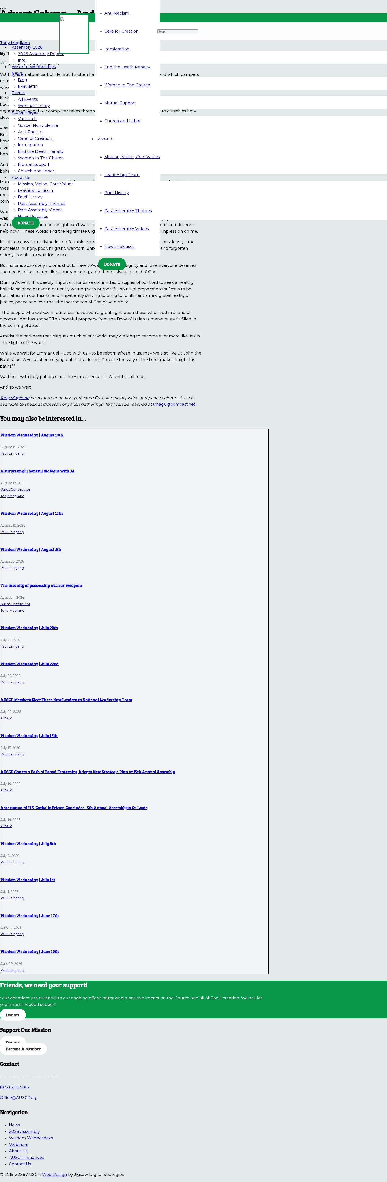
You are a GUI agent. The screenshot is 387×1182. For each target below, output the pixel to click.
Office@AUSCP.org (19, 1097)
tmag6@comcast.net (174, 404)
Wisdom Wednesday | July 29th (29, 627)
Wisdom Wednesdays (31, 1138)
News (14, 1125)
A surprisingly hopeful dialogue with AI (37, 470)
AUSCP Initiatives (26, 1157)
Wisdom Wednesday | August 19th (31, 435)
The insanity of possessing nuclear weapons (41, 585)
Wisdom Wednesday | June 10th (29, 951)
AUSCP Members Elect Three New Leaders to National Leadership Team (66, 699)
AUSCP (6, 718)
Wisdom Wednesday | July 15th (29, 735)
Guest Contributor (15, 490)
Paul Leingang (12, 453)
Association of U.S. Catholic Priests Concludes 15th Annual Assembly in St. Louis (73, 807)
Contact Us (20, 1164)
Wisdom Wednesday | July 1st (27, 879)
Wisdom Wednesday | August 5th (30, 549)
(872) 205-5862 (15, 1087)
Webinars (18, 1144)
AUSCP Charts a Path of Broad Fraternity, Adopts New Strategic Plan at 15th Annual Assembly (87, 771)
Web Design (54, 1174)
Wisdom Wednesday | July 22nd (29, 663)
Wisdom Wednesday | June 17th (29, 915)
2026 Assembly (24, 1131)
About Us (18, 1151)
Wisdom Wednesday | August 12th (31, 513)
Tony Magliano (14, 397)
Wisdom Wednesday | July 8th (28, 843)
